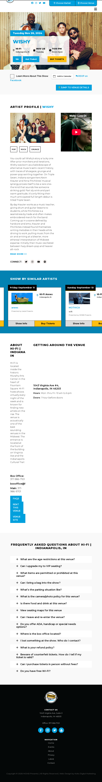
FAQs (16, 498)
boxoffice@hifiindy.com (25, 483)
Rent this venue (16, 507)
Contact (51, 763)
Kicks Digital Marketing (85, 773)
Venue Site (16, 518)
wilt (59, 311)
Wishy (48, 107)
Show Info (67, 323)
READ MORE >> (18, 254)
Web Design (65, 773)
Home (51, 743)
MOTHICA (63, 307)
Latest (51, 759)
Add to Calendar (64, 76)
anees (3, 307)
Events (51, 747)
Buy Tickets (57, 59)
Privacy (51, 755)
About (51, 751)
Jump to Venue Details (75, 87)
